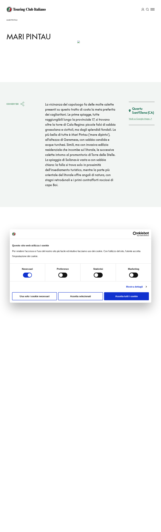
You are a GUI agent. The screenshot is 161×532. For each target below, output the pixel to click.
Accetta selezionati (80, 296)
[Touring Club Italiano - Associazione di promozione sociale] (26, 9)
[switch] (62, 275)
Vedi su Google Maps (139, 118)
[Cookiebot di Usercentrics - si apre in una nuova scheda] (135, 234)
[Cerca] (147, 9)
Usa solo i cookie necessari (35, 296)
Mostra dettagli (134, 286)
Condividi (12, 104)
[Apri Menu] (152, 9)
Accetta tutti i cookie (126, 296)
